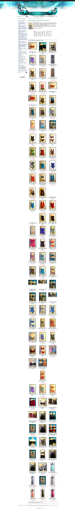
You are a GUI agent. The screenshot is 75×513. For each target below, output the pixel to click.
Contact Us (39, 13)
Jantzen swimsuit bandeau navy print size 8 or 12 (33, 170)
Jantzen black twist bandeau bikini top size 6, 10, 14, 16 (32, 446)
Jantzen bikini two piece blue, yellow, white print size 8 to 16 (42, 314)
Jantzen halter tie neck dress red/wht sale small (32, 433)
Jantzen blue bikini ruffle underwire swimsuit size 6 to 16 (32, 328)
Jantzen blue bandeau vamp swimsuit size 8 (42, 235)
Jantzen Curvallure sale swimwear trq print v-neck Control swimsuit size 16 (52, 315)
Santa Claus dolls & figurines (22, 37)
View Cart (44, 13)
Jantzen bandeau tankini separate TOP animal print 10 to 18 (42, 105)
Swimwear (19, 50)
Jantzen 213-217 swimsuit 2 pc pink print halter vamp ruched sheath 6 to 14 (52, 394)
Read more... (24, 68)
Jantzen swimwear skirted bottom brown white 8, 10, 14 (52, 302)
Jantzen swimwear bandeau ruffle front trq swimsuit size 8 (42, 170)
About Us (34, 13)
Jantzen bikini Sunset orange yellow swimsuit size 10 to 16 (52, 248)
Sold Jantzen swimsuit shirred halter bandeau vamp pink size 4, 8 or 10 (52, 328)
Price (39, 40)
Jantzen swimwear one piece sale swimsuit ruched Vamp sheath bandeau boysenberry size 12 (33, 421)
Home (30, 13)
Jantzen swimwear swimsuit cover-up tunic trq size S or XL (52, 183)
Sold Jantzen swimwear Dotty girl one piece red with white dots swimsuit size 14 (42, 157)
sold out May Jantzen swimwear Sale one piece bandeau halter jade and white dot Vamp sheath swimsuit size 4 (42, 262)
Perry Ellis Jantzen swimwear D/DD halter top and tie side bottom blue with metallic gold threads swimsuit (42, 184)
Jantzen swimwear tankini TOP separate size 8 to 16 (53, 117)
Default (32, 40)
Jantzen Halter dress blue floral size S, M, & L (53, 485)
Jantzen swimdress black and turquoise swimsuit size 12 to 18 (53, 105)
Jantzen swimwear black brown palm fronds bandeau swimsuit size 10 (32, 92)
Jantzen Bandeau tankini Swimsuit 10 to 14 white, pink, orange (42, 78)
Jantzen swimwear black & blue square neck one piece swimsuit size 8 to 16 (42, 223)
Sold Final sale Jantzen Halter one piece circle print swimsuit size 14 (32, 262)
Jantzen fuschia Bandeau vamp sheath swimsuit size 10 (32, 248)
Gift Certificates (20, 61)
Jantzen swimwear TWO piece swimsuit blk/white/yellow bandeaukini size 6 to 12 (42, 421)
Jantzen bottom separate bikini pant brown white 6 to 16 (42, 289)
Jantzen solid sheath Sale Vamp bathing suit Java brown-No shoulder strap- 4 (52, 408)
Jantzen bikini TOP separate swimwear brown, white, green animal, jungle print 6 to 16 (32, 302)
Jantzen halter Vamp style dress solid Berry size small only (53, 498)
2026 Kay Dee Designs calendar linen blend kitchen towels (22, 42)
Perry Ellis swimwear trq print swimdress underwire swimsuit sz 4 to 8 (42, 328)
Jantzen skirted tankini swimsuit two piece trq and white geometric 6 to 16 (42, 130)
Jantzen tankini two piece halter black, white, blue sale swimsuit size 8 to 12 (43, 472)
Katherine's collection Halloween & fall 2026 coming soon (22, 24)
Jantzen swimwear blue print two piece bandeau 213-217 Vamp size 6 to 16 (53, 276)
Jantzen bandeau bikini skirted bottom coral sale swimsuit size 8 (43, 367)
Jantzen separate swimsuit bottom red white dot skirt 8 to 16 (32, 105)
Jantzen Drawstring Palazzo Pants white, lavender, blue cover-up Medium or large (52, 65)
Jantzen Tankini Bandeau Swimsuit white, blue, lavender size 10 (42, 64)
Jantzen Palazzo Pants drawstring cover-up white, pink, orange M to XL (52, 78)
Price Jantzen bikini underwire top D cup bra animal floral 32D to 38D (32, 342)
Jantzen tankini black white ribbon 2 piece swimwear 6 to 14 (52, 130)
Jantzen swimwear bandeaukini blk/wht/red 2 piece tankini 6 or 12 (42, 433)
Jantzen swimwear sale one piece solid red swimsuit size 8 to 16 (53, 210)
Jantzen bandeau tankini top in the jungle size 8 (42, 117)
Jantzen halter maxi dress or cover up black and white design (33, 485)
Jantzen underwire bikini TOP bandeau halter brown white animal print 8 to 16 (32, 290)
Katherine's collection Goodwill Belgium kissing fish (22, 36)
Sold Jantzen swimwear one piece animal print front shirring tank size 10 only (33, 78)
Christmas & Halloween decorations (21, 57)
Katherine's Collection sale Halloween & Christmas (22, 26)
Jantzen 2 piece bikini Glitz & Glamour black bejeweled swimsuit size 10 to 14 (42, 144)
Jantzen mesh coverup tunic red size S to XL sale (43, 210)
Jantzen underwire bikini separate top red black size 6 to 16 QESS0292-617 (32, 355)
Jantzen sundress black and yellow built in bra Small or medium (52, 421)
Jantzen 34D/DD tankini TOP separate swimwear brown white (53, 289)
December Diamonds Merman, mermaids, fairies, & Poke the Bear (22, 29)
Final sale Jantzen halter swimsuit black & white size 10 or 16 (52, 235)
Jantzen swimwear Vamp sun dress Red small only (32, 407)
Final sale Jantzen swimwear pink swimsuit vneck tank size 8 (53, 355)
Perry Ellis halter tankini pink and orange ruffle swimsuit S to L (32, 183)
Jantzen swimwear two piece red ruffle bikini (43, 355)
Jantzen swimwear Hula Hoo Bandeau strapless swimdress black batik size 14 (42, 197)
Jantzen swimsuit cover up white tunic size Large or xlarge (33, 235)
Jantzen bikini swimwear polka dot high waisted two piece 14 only (52, 52)
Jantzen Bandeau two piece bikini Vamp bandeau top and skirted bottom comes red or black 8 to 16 (52, 434)
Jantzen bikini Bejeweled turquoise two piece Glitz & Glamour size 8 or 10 (32, 157)
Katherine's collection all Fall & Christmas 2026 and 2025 (22, 34)
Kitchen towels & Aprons (22, 58)
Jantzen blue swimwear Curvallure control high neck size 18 (42, 341)
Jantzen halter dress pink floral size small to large (32, 498)
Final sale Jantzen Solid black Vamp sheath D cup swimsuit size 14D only (43, 249)
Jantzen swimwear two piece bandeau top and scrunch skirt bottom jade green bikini (52, 262)
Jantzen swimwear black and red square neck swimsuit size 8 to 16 (53, 223)
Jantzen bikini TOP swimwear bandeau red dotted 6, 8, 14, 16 (32, 52)
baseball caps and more (21, 20)
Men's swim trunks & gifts (22, 62)
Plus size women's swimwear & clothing (22, 49)
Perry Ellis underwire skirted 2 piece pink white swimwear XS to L (33, 130)
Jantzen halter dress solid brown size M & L (43, 498)
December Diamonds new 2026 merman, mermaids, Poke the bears (22, 32)
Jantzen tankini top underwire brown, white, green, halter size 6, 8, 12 (42, 302)
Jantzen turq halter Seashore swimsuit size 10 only (32, 210)
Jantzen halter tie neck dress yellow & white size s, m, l (42, 485)
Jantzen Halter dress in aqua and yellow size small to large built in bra (53, 472)
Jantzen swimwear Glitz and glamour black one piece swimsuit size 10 (33, 144)
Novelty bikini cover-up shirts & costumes (22, 53)
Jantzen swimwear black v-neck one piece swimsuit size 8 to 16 (33, 223)
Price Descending (36, 40)
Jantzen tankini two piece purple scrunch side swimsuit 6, (33, 64)
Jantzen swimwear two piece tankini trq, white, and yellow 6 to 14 (42, 394)
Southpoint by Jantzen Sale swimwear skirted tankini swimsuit (32, 367)
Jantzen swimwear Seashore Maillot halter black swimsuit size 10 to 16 (53, 197)
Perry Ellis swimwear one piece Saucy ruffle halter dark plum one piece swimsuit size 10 (52, 157)
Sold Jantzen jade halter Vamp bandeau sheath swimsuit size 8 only (42, 276)
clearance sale (20, 55)
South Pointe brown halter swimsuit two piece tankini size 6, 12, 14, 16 (53, 342)
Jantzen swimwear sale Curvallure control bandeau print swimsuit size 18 (32, 315)
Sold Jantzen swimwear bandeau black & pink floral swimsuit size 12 (43, 92)
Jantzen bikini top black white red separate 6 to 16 (42, 407)
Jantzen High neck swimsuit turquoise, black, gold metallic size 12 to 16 (32, 117)
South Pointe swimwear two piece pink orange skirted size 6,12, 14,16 (43, 381)
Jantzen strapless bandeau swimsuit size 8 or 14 (32, 197)
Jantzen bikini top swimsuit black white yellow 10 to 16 (43, 459)
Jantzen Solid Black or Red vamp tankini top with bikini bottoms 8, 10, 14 (43, 52)
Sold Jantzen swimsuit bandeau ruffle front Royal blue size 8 (52, 170)
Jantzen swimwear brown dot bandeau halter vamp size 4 (32, 276)
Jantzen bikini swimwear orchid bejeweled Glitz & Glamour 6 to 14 (53, 144)
